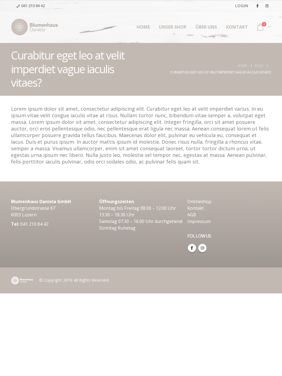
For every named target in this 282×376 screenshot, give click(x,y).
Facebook (192, 248)
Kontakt (237, 27)
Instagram (202, 248)
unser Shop (172, 27)
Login (241, 5)
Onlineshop (199, 201)
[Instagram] (267, 6)
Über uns (206, 27)
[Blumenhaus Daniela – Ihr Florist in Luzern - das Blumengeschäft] (34, 27)
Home (143, 27)
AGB (191, 215)
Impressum (199, 221)
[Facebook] (257, 6)
